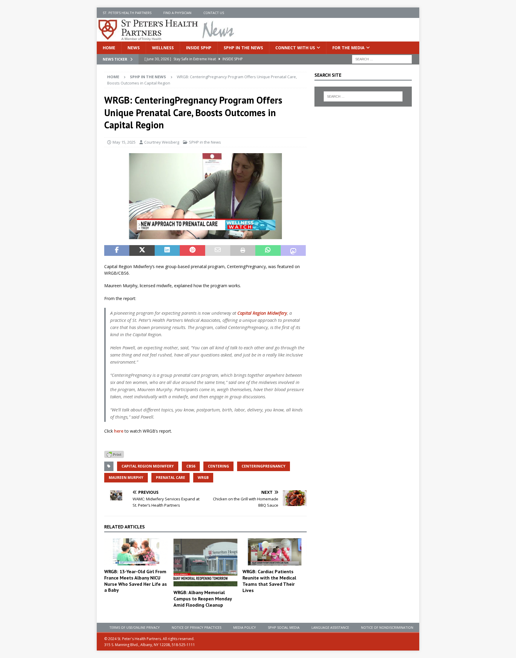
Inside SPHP (198, 47)
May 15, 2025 (124, 142)
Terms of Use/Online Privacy (134, 627)
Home (109, 47)
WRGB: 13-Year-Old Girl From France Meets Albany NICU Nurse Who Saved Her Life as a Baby (135, 580)
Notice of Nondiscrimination (387, 627)
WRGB (203, 477)
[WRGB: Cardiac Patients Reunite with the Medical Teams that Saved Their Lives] (274, 552)
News (134, 47)
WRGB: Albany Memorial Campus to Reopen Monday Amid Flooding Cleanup (202, 598)
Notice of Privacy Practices (196, 627)
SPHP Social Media (284, 627)
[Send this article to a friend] (217, 250)
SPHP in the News (243, 47)
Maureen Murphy (126, 477)
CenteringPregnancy (263, 466)
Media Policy (244, 627)
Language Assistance (330, 627)
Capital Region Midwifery (262, 313)
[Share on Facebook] (116, 250)
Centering (218, 466)
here (118, 431)
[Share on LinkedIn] (167, 250)
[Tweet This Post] (141, 250)
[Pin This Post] (192, 250)
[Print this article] (242, 250)
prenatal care (170, 477)
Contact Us (213, 12)
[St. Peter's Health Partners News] (166, 38)
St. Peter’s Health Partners (127, 12)
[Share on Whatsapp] (267, 250)
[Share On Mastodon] (293, 250)
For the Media (348, 47)
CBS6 (190, 466)
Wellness (163, 47)
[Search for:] (382, 59)
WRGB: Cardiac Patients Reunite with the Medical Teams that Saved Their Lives (269, 580)
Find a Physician (177, 12)
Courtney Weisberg (161, 142)
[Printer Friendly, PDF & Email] (114, 454)
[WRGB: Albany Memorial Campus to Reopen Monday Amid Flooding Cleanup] (205, 562)
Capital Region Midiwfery (148, 466)
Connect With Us (295, 47)
